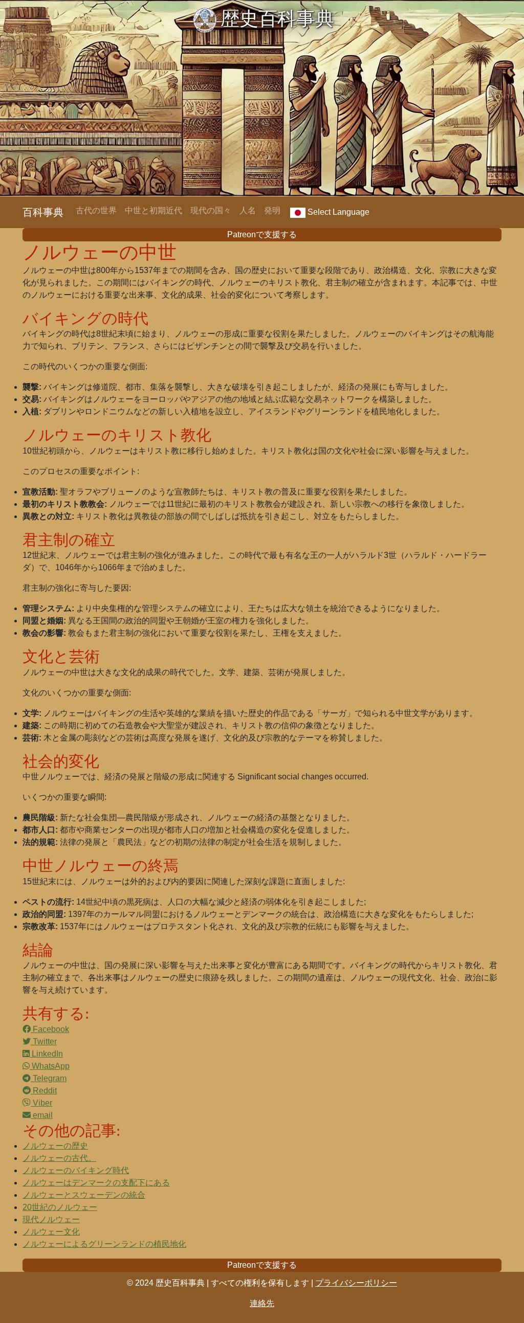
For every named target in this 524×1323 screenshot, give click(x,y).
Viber (41, 1102)
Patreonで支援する (262, 234)
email (42, 1115)
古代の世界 (96, 210)
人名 (247, 210)
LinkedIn (46, 1053)
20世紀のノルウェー (60, 1207)
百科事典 (43, 212)
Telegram (49, 1078)
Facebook (50, 1029)
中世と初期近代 (153, 210)
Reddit (44, 1090)
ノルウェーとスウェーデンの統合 (84, 1195)
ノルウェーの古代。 (59, 1158)
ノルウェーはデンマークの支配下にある (96, 1182)
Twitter (44, 1041)
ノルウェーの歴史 (55, 1145)
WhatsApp (50, 1066)
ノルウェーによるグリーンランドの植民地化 (104, 1244)
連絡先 (262, 1303)
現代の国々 (210, 210)
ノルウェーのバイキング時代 (76, 1170)
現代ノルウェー (51, 1219)
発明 (272, 210)
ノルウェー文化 (51, 1231)
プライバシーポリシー (356, 1283)
